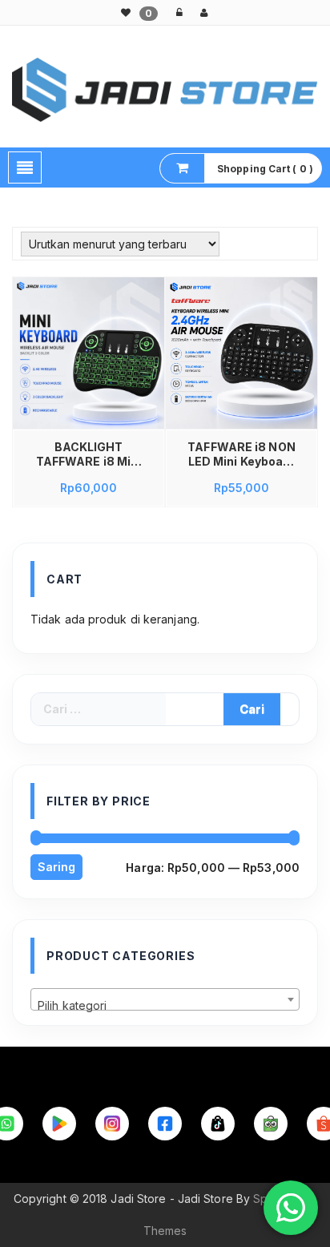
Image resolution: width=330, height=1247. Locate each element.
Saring (56, 867)
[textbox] (165, 1006)
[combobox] (165, 999)
